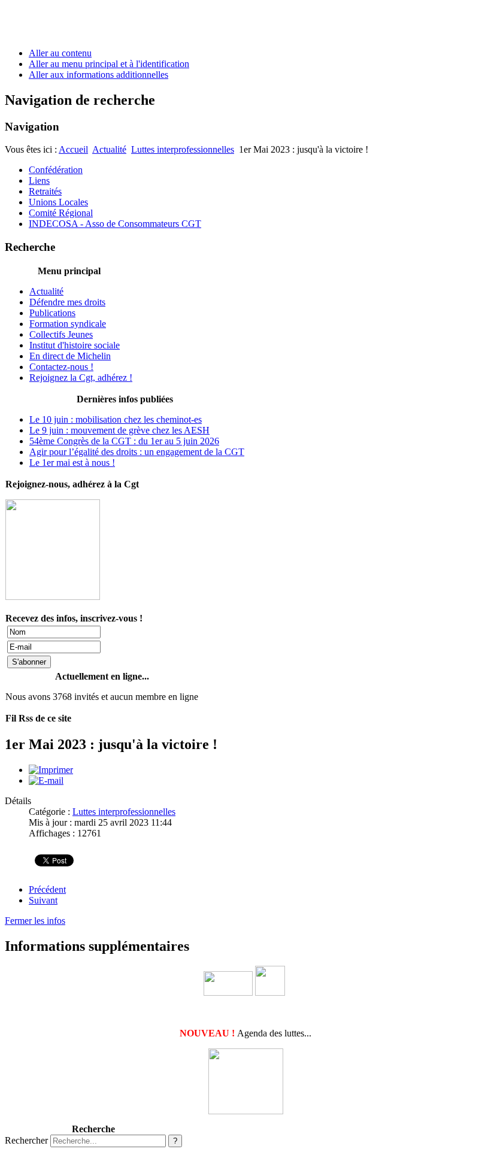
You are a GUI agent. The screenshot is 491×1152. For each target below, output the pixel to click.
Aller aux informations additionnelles (98, 74)
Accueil (73, 149)
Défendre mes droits (67, 302)
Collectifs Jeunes (61, 334)
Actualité (109, 149)
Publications (52, 313)
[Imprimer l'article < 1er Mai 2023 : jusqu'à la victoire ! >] (51, 770)
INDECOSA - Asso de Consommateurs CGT (115, 224)
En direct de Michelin (70, 356)
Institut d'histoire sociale (74, 345)
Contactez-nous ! (61, 367)
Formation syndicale (67, 324)
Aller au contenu (60, 53)
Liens (39, 180)
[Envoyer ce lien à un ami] (46, 780)
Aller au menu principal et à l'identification (109, 64)
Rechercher (26, 1140)
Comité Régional (61, 213)
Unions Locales (58, 202)
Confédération (56, 170)
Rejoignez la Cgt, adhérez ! (80, 377)
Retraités (45, 191)
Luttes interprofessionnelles (182, 149)
